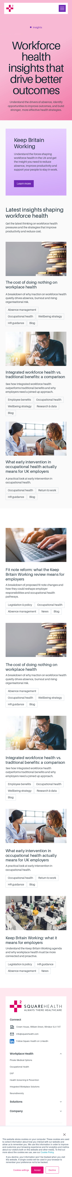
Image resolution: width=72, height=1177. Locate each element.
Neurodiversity (17, 1093)
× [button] (64, 1133)
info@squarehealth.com (27, 1034)
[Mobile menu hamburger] (62, 8)
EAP (12, 1073)
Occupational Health (19, 1067)
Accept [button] (37, 1169)
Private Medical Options (21, 1060)
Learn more (24, 183)
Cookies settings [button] (21, 1169)
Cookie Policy (47, 1152)
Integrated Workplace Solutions (24, 1087)
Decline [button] (52, 1169)
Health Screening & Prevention (24, 1080)
